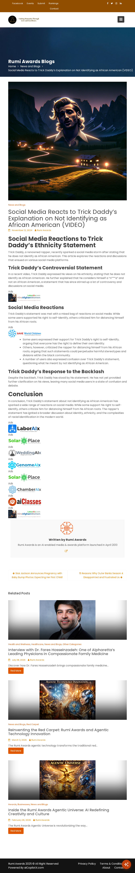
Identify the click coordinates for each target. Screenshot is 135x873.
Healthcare (37, 644)
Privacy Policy (87, 864)
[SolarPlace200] (24, 441)
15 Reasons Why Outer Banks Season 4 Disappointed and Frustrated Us (101, 575)
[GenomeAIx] (24, 465)
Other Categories (72, 644)
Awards (12, 804)
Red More (16, 670)
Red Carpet (33, 724)
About (106, 868)
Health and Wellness (19, 644)
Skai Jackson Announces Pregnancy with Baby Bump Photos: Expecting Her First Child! (37, 575)
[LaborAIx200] (24, 428)
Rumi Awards (44, 230)
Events (30, 3)
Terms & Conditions (112, 864)
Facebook (17, 3)
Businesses (24, 804)
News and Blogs (16, 204)
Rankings (53, 3)
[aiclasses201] (24, 501)
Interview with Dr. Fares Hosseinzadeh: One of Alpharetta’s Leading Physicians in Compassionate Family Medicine (61, 651)
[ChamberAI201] (24, 489)
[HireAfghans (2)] (24, 297)
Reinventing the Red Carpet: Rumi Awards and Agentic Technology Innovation (58, 731)
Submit (41, 3)
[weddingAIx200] (24, 453)
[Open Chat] (126, 864)
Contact (54, 8)
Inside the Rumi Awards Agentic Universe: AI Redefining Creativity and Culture (58, 811)
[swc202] (24, 333)
